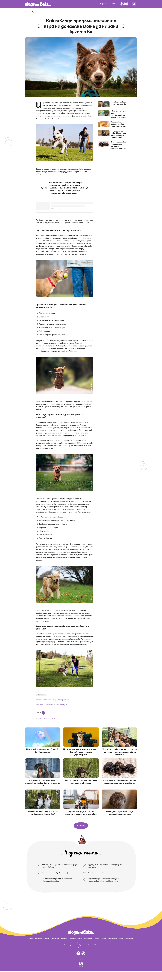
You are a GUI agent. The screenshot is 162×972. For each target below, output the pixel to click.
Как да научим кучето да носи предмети (53, 699)
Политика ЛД (92, 945)
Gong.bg (46, 938)
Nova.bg (103, 938)
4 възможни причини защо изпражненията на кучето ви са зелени (118, 114)
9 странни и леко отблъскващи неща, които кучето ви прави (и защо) (118, 134)
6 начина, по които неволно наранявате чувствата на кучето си (42, 783)
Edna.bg (79, 938)
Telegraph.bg (129, 938)
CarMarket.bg (112, 938)
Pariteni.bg (72, 938)
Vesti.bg (96, 938)
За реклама (79, 942)
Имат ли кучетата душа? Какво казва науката (42, 750)
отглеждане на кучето (43, 718)
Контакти (87, 942)
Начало (27, 12)
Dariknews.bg (88, 938)
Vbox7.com (38, 938)
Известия (81, 948)
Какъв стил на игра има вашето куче (51, 704)
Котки (114, 3)
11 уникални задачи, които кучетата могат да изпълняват (81, 812)
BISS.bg (120, 938)
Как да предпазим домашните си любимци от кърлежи (81, 781)
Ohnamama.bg (55, 938)
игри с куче (56, 718)
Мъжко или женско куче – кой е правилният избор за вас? (43, 812)
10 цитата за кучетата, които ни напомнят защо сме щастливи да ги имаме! (119, 752)
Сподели (38, 712)
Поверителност (82, 945)
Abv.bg (31, 938)
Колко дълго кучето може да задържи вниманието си (119, 812)
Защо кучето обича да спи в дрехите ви (118, 103)
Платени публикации (70, 945)
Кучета (103, 3)
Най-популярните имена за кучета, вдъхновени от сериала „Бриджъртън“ (81, 752)
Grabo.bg (64, 938)
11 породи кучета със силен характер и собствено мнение (118, 124)
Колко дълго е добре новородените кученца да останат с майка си (118, 145)
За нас (72, 942)
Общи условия (87, 959)
